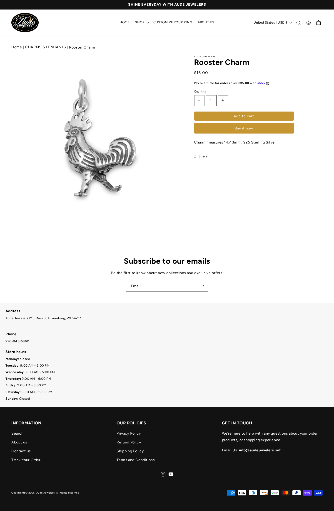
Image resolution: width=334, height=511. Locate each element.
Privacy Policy (129, 433)
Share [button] (203, 156)
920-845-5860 (17, 341)
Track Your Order (25, 460)
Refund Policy (129, 442)
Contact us (21, 451)
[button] (141, 22)
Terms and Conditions (136, 460)
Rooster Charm (82, 47)
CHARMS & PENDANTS (46, 47)
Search (17, 433)
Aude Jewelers (45, 492)
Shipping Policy (130, 451)
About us (19, 442)
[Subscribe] (203, 286)
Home (16, 47)
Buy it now (244, 128)
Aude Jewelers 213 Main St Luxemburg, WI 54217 (43, 318)
